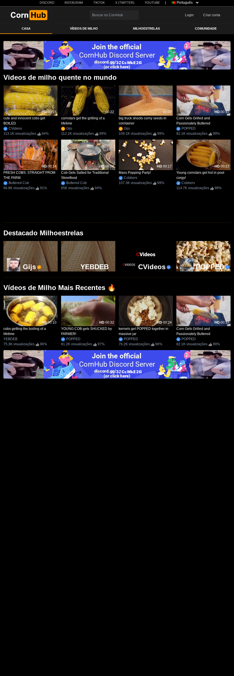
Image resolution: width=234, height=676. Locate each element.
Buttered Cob (19, 183)
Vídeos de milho (84, 28)
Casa (26, 28)
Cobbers (130, 178)
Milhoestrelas (146, 28)
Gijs (69, 128)
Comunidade (206, 28)
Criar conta (211, 15)
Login (189, 15)
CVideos (15, 128)
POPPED (188, 128)
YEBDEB (10, 339)
